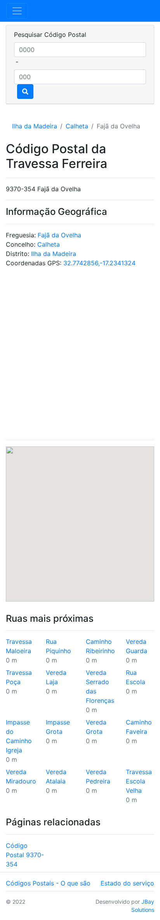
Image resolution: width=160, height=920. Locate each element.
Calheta (77, 126)
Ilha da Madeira (34, 126)
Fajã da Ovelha (59, 235)
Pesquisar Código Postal (50, 34)
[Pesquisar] (25, 91)
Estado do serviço (127, 883)
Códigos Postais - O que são (48, 883)
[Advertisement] (80, 354)
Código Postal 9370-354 (25, 855)
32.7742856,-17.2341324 (99, 263)
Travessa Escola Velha (139, 781)
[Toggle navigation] (17, 11)
